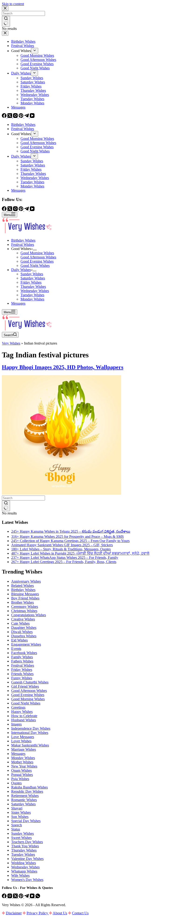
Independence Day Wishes (30, 728)
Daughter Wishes (23, 628)
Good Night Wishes (35, 266)
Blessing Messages (25, 594)
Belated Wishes (22, 586)
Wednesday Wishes (35, 291)
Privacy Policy (38, 913)
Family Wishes (22, 657)
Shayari (16, 808)
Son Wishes (19, 817)
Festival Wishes (22, 244)
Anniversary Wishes (26, 581)
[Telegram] (27, 897)
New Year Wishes (24, 766)
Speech (16, 825)
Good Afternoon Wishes (38, 257)
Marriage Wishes (23, 749)
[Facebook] (4, 897)
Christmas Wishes (24, 611)
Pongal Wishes (22, 775)
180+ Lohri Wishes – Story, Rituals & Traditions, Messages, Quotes (61, 549)
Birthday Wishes (23, 240)
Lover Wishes (21, 741)
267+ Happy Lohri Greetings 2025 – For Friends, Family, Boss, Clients (63, 562)
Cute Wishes (20, 623)
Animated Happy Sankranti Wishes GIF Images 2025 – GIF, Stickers (62, 545)
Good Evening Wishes (37, 261)
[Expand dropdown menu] (35, 250)
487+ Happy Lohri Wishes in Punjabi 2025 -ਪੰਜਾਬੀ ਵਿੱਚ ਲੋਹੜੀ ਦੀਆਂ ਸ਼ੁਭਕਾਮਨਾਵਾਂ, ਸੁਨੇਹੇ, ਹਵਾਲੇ (80, 553)
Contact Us (80, 913)
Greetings (18, 707)
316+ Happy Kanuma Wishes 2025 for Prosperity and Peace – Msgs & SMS (67, 537)
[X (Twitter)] (16, 897)
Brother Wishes (22, 602)
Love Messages (22, 737)
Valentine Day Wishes (27, 859)
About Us (60, 913)
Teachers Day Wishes (27, 842)
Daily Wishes (21, 270)
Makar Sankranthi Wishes (30, 745)
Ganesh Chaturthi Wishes (29, 682)
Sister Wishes (21, 812)
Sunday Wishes (32, 274)
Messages (18, 303)
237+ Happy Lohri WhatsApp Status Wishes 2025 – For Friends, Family (64, 558)
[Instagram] (10, 897)
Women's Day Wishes (27, 880)
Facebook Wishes (24, 653)
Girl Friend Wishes (25, 686)
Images (16, 724)
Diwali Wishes (22, 632)
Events (16, 649)
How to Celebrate (24, 716)
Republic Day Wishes (27, 791)
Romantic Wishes (24, 800)
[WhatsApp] (37, 897)
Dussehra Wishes (23, 636)
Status (15, 829)
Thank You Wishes (25, 846)
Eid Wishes (19, 640)
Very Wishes (11, 343)
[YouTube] (32, 897)
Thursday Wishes (33, 287)
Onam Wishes (21, 770)
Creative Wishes (23, 619)
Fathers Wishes (22, 661)
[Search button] (6, 505)
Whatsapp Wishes (24, 871)
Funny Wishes (21, 678)
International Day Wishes (29, 733)
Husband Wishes (23, 720)
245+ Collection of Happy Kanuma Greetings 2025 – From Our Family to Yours (70, 541)
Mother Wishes (22, 762)
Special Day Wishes (26, 821)
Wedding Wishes (23, 863)
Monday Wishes (32, 299)
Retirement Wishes (25, 796)
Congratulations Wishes (28, 615)
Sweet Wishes (21, 838)
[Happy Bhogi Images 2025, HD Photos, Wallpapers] (61, 493)
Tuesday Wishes (32, 295)
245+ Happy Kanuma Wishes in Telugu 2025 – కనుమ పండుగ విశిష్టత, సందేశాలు (70, 531)
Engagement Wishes (26, 644)
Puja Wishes (20, 779)
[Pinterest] (21, 897)
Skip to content (13, 4)
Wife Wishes (20, 875)
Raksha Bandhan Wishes (29, 787)
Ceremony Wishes (24, 607)
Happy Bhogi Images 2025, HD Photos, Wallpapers (62, 367)
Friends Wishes (22, 674)
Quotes (16, 783)
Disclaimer (14, 913)
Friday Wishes (31, 282)
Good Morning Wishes (37, 253)
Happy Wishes (22, 712)
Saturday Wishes (33, 278)
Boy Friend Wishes (25, 598)
